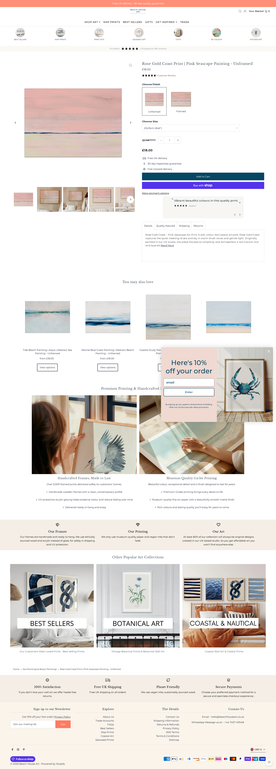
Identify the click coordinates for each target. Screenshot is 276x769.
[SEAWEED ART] (139, 32)
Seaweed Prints (104, 739)
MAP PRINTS (60, 39)
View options (47, 367)
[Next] (130, 122)
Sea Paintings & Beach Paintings (40, 669)
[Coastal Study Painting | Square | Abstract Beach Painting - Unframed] (168, 317)
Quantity (149, 140)
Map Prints (107, 732)
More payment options (155, 193)
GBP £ (258, 749)
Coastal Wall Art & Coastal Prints (224, 651)
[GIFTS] (178, 32)
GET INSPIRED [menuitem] (165, 22)
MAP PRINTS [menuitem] (111, 22)
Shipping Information (166, 720)
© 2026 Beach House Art (24, 763)
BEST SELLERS (20, 39)
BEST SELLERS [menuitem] (132, 22)
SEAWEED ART (139, 39)
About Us (108, 716)
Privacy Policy (62, 716)
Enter (189, 392)
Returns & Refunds (168, 724)
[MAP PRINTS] (60, 32)
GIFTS (178, 39)
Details (148, 225)
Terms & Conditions (167, 736)
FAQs (110, 724)
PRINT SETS (99, 39)
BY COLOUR (216, 39)
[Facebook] (12, 749)
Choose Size (150, 121)
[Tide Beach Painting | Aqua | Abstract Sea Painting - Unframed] (47, 317)
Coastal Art (107, 736)
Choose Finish (151, 84)
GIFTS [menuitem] (149, 22)
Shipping (184, 225)
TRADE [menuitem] (184, 22)
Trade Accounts (105, 720)
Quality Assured (165, 225)
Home (16, 669)
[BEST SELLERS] (20, 32)
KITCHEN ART (256, 39)
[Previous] (15, 122)
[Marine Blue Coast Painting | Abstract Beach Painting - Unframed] (108, 317)
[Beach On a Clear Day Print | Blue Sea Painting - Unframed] (228, 317)
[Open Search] (240, 11)
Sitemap (174, 739)
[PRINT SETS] (99, 32)
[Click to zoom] (130, 65)
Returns (198, 225)
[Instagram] (18, 749)
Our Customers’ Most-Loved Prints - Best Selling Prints (52, 651)
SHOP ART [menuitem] (91, 22)
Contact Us (172, 716)
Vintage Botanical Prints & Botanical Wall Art (138, 651)
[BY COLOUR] (216, 32)
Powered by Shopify (53, 763)
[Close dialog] (269, 351)
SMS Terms (172, 732)
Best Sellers (107, 728)
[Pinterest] (24, 749)
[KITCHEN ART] (256, 32)
